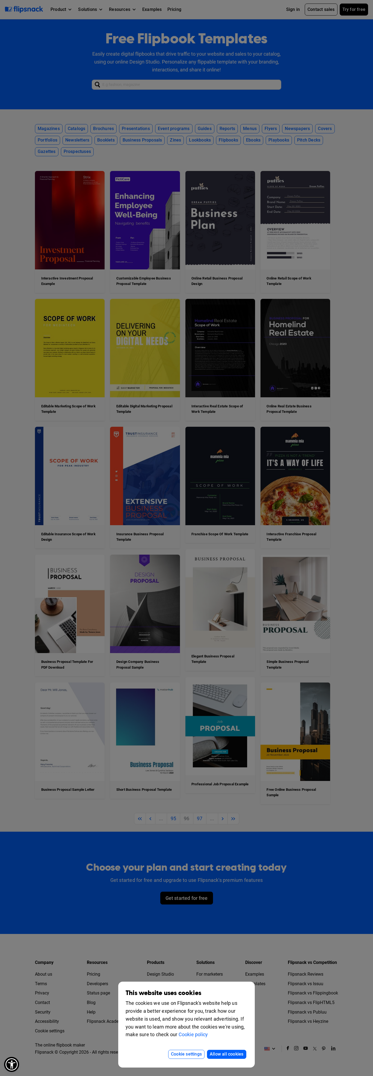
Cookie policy (193, 1034)
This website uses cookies (163, 993)
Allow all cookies (226, 1054)
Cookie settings (186, 1054)
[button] (11, 1064)
